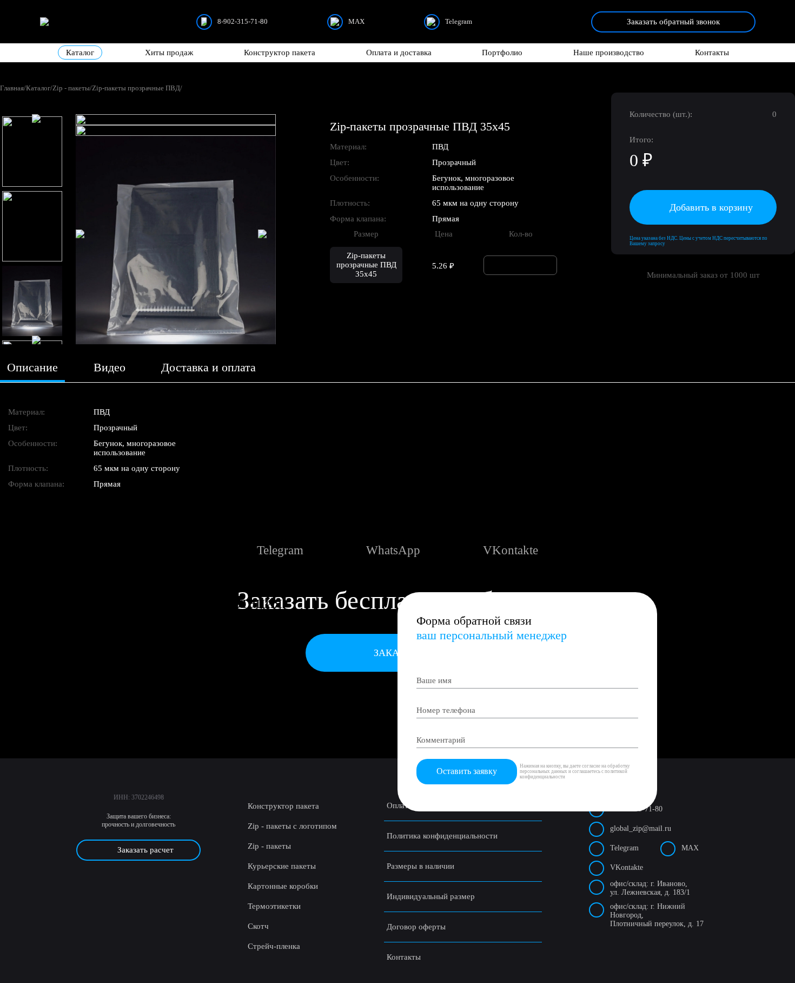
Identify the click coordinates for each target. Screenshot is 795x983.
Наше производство (608, 52)
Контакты (712, 52)
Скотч (258, 926)
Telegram (458, 21)
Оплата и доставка (399, 52)
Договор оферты (416, 926)
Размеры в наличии (420, 866)
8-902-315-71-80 (242, 21)
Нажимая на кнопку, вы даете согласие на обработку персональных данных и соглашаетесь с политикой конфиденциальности (575, 771)
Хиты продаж (169, 52)
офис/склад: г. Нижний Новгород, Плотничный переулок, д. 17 (657, 915)
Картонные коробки (283, 886)
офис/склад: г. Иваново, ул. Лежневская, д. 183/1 (650, 888)
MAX (356, 21)
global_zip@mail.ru (640, 828)
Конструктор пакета (279, 52)
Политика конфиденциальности (442, 835)
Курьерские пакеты (282, 866)
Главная (12, 88)
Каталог (80, 52)
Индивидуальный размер (431, 896)
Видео (109, 367)
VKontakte (626, 867)
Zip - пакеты (71, 88)
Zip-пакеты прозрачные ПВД (136, 88)
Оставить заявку (466, 771)
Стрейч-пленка (274, 946)
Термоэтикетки (274, 906)
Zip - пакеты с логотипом (292, 826)
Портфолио (502, 52)
